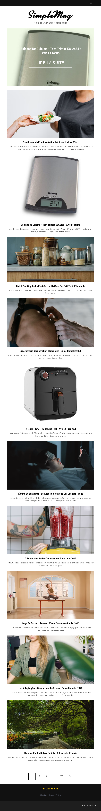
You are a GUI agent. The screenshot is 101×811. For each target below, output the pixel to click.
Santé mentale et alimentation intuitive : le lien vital (50, 129)
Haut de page (87, 793)
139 (61, 764)
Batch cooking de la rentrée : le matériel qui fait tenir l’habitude (50, 273)
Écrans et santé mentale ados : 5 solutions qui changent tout (50, 481)
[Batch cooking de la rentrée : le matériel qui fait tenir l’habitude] (50, 246)
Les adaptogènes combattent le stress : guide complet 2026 (50, 675)
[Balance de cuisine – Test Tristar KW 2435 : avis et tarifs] (50, 175)
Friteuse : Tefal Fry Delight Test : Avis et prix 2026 (50, 416)
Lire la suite (52, 56)
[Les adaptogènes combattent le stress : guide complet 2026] (50, 647)
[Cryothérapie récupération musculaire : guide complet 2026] (50, 310)
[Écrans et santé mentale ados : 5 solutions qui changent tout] (50, 453)
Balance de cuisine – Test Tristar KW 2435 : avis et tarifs (50, 212)
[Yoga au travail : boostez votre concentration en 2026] (50, 582)
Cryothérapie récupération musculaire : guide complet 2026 (50, 338)
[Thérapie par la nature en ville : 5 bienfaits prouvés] (50, 712)
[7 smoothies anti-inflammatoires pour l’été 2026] (50, 517)
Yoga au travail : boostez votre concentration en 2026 (50, 611)
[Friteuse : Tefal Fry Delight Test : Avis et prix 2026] (50, 381)
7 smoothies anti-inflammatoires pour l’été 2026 (50, 546)
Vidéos (58, 783)
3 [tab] (85, 49)
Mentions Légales (47, 783)
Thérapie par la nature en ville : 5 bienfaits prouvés (50, 740)
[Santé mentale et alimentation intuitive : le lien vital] (50, 101)
